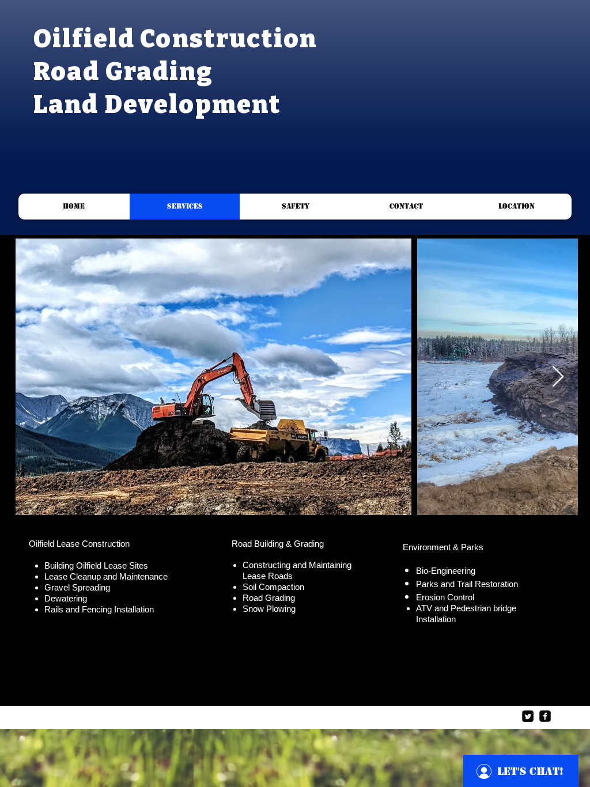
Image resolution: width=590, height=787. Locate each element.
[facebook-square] (545, 716)
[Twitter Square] (528, 716)
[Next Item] (558, 377)
